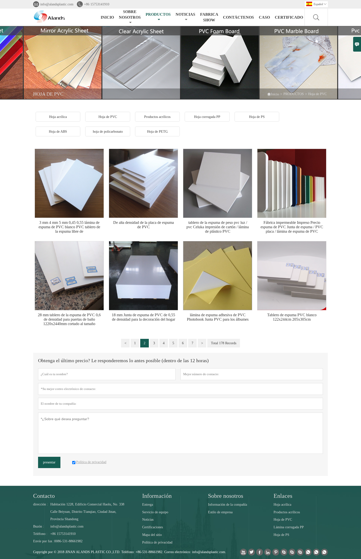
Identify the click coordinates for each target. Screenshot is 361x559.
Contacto (44, 496)
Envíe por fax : (43, 541)
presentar (49, 462)
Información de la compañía (227, 504)
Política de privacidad (157, 542)
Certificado (289, 17)
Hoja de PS (281, 535)
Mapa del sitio (152, 535)
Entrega (147, 504)
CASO (264, 17)
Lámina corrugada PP (289, 527)
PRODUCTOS (158, 14)
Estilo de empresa (220, 512)
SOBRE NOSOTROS (130, 14)
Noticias (147, 519)
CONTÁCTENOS (238, 17)
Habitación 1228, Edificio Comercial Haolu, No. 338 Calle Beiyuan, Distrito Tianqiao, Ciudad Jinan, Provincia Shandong (87, 511)
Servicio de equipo (155, 512)
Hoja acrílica (282, 504)
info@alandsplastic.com (56, 4)
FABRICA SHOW (209, 17)
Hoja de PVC (283, 519)
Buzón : (38, 526)
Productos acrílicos (287, 512)
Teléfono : (40, 534)
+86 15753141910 (96, 4)
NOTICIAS (185, 14)
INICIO (107, 17)
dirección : (40, 504)
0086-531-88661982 (68, 541)
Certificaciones (152, 527)
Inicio (273, 94)
